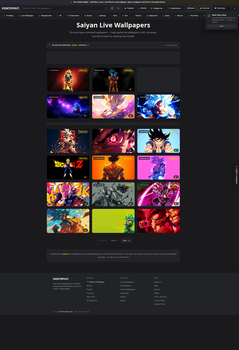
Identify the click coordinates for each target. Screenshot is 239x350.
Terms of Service (160, 297)
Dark (115, 15)
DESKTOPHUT (61, 278)
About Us (157, 282)
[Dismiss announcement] (211, 2)
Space (167, 15)
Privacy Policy (159, 300)
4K (60, 15)
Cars (126, 15)
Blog (156, 286)
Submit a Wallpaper (97, 282)
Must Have (91, 297)
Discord (157, 289)
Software (191, 8)
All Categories (92, 300)
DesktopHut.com (65, 311)
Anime (89, 15)
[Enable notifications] (234, 8)
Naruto (180, 15)
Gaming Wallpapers (128, 289)
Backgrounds (46, 15)
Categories (157, 8)
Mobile (143, 8)
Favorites (222, 8)
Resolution (175, 8)
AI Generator (74, 15)
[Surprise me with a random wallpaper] (112, 8)
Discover (206, 8)
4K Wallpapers (126, 286)
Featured (90, 293)
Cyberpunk (153, 15)
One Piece (194, 15)
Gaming (102, 15)
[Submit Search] (118, 8)
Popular (130, 8)
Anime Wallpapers (127, 282)
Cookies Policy (159, 304)
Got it (221, 26)
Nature (138, 15)
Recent (89, 286)
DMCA (156, 293)
